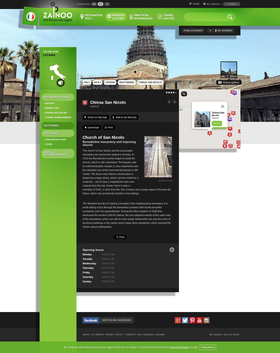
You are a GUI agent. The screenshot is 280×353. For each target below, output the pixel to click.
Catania (49, 55)
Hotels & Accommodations (55, 153)
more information (179, 347)
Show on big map (97, 117)
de (94, 4)
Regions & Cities (116, 16)
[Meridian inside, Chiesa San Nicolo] (158, 178)
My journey (221, 30)
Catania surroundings (58, 117)
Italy (87, 82)
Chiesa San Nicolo (150, 82)
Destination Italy (92, 16)
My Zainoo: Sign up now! (224, 335)
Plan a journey (193, 30)
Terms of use (133, 335)
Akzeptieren (208, 347)
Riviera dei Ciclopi (56, 113)
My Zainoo (214, 4)
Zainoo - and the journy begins (57, 12)
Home (196, 4)
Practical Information (141, 16)
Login (232, 4)
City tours (50, 133)
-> (174, 102)
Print (110, 127)
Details (217, 123)
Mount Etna (52, 108)
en (100, 4)
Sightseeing (51, 125)
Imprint (99, 335)
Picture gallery (231, 82)
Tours (48, 144)
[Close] (223, 106)
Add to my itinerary (126, 117)
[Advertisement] (58, 231)
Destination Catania (56, 97)
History (50, 103)
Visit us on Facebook (116, 320)
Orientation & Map (55, 139)
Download (93, 127)
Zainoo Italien (28, 18)
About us (88, 335)
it (107, 4)
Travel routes (166, 16)
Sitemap (160, 335)
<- (169, 102)
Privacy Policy (114, 335)
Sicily (97, 82)
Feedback (148, 335)
